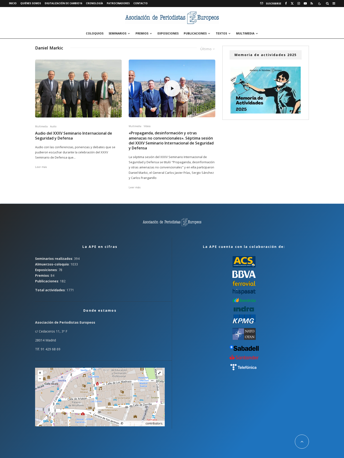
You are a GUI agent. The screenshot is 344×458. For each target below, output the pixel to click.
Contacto (140, 3)
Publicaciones (195, 33)
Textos (221, 33)
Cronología (94, 3)
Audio (53, 126)
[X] (292, 3)
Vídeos (147, 126)
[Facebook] (286, 3)
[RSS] (312, 3)
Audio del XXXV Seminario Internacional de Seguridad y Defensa (73, 136)
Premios (141, 33)
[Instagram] (299, 3)
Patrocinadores (118, 3)
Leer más (41, 167)
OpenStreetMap (134, 423)
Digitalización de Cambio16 (63, 3)
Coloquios (94, 33)
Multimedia (245, 33)
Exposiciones (168, 33)
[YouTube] (305, 3)
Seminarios (117, 33)
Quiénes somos (30, 3)
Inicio (13, 3)
